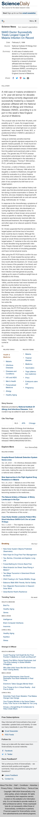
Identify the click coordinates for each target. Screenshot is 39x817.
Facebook (8, 750)
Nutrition (6, 637)
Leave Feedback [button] (11, 775)
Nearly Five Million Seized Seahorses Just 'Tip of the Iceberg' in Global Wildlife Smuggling (19, 662)
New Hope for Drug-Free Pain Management (20, 554)
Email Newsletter (11, 731)
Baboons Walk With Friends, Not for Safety (19, 582)
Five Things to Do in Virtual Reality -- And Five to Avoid (19, 688)
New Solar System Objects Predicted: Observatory (17, 550)
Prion (27, 377)
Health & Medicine (6, 355)
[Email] (28, 78)
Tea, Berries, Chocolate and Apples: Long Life (19, 559)
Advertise (33, 785)
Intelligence (7, 619)
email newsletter (29, 13)
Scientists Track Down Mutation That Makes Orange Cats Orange (20, 697)
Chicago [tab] (32, 423)
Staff (16, 785)
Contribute (24, 785)
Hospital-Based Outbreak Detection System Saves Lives (19, 458)
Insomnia (6, 626)
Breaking (5, 543)
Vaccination (29, 368)
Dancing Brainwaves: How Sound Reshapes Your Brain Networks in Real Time (18, 678)
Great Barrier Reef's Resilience (15, 591)
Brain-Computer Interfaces (13, 623)
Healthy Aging (11, 395)
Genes (5, 612)
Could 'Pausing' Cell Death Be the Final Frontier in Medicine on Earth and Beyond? (19, 656)
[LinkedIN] (24, 78)
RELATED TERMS (28, 349)
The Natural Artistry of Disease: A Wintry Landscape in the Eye (18, 498)
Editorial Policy (20, 788)
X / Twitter (8, 754)
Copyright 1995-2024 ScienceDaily (17, 791)
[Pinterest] (20, 78)
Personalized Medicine (11, 386)
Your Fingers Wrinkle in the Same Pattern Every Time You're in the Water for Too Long (20, 702)
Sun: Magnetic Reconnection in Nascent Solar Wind (18, 587)
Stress (5, 640)
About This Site (6, 785)
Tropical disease (28, 359)
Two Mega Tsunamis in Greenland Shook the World (19, 574)
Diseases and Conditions (11, 372)
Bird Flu (6, 605)
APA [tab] (23, 423)
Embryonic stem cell (31, 382)
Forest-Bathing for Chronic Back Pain (17, 564)
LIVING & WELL (6, 630)
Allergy (8, 391)
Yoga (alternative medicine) (30, 372)
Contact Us (9, 779)
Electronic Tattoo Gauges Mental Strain (18, 683)
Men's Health (11, 381)
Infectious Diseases (9, 366)
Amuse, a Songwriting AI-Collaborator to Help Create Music (18, 708)
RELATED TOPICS (8, 349)
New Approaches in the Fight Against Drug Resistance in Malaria (19, 478)
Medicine (28, 364)
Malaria (9, 361)
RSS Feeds (9, 734)
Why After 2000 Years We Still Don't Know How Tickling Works (19, 668)
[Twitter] (17, 78)
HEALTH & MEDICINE (8, 602)
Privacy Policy (6, 788)
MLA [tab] (16, 423)
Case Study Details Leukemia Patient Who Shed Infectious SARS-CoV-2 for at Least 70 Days (19, 519)
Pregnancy (29, 387)
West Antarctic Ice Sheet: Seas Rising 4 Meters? (18, 568)
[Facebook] (13, 78)
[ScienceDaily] (16, 3)
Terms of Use (33, 788)
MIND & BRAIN (6, 616)
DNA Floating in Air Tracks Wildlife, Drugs (19, 579)
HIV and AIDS (11, 377)
